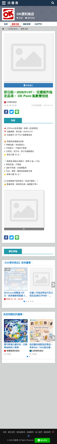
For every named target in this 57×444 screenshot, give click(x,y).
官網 (20, 17)
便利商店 (31, 17)
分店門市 (38, 24)
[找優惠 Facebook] (28, 436)
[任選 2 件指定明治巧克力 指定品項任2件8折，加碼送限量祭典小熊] (41, 279)
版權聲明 (30, 432)
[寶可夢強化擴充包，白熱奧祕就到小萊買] (16, 331)
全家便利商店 (37, 350)
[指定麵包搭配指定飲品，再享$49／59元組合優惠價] (41, 331)
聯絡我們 (47, 432)
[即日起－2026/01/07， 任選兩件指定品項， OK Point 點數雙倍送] (28, 57)
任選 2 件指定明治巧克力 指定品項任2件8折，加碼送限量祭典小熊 (41, 296)
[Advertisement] (28, 395)
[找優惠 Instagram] (53, 432)
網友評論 (13, 251)
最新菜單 (26, 24)
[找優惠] (3, 28)
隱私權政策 (21, 432)
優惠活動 (15, 24)
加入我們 (38, 432)
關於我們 (11, 432)
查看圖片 (29, 85)
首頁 (6, 24)
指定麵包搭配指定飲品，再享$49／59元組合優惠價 (41, 347)
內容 (13, 120)
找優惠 (15, 440)
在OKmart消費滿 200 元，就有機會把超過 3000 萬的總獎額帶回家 (15, 296)
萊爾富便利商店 (13, 350)
